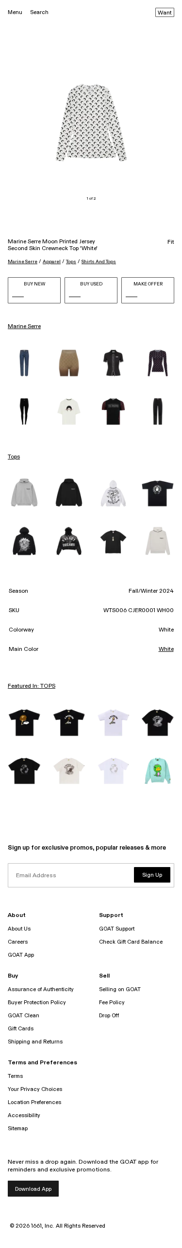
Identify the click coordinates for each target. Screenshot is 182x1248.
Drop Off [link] (109, 1015)
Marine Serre (22, 261)
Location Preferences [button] (34, 1102)
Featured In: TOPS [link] (31, 686)
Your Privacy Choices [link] (35, 1089)
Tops (71, 261)
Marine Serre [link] (24, 327)
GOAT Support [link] (116, 929)
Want (165, 13)
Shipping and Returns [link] (35, 1041)
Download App (33, 1189)
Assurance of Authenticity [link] (41, 989)
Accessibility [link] (24, 1115)
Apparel (52, 261)
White (166, 649)
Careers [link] (18, 942)
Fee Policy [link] (112, 1002)
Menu (15, 12)
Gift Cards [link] (20, 1028)
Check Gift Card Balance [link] (131, 942)
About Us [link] (19, 929)
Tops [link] (14, 457)
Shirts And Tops (99, 261)
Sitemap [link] (18, 1128)
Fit (170, 242)
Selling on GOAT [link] (120, 989)
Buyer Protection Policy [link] (37, 1002)
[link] (24, 363)
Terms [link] (15, 1076)
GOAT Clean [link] (23, 1015)
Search (39, 12)
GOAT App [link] (21, 955)
